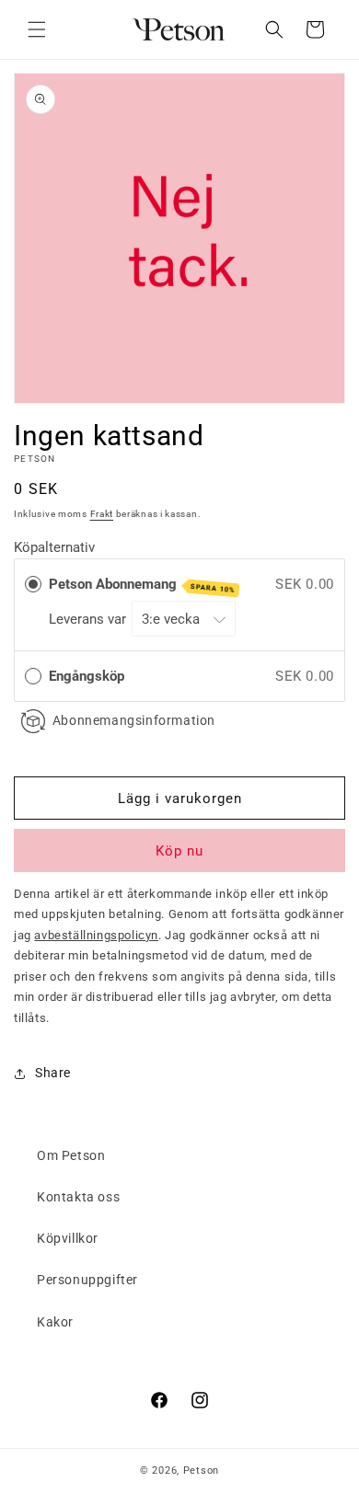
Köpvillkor (67, 1238)
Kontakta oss (78, 1196)
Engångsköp (86, 676)
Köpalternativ (54, 547)
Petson (201, 1470)
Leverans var (89, 619)
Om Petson (71, 1155)
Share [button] (53, 1072)
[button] (37, 29)
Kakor (55, 1322)
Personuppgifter (87, 1279)
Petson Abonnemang (142, 585)
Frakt (102, 514)
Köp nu (179, 851)
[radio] (33, 584)
